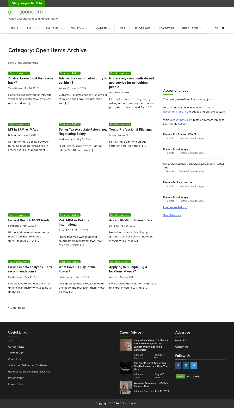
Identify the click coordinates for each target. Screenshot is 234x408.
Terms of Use (15, 352)
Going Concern (129, 403)
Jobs (122, 28)
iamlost (112, 135)
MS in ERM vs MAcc (23, 129)
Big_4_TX (114, 225)
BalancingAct (15, 135)
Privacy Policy (16, 378)
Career (101, 28)
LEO (111, 92)
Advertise (166, 28)
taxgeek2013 (66, 230)
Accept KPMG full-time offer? (130, 220)
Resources (190, 28)
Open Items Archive (19, 73)
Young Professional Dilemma (130, 129)
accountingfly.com (180, 119)
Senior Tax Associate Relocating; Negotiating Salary (83, 131)
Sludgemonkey (66, 277)
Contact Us (14, 359)
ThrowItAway (15, 88)
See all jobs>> (172, 215)
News (14, 28)
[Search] (223, 28)
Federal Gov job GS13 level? (28, 220)
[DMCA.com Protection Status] (188, 378)
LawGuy (113, 277)
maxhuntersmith (67, 139)
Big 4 (30, 28)
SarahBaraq (14, 225)
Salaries (52, 28)
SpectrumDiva (15, 277)
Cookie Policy (15, 384)
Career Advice (16, 346)
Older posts (17, 307)
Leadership (142, 28)
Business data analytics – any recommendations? (30, 269)
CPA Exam (77, 28)
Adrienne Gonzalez (143, 391)
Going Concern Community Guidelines (29, 371)
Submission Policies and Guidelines (27, 365)
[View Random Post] (216, 28)
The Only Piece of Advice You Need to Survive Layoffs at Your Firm (151, 366)
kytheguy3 (64, 88)
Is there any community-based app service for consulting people (131, 82)
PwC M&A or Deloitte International (74, 222)
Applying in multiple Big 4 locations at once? (128, 269)
